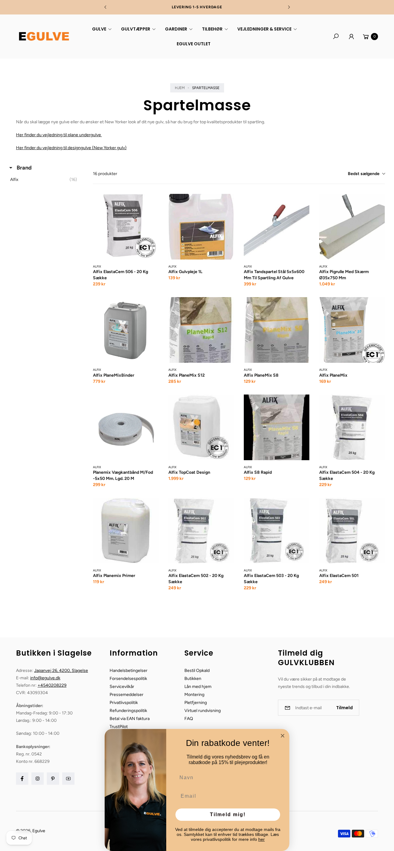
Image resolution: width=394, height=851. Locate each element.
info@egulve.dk (45, 678)
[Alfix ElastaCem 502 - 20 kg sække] (201, 530)
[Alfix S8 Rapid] (276, 427)
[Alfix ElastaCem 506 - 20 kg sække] (126, 227)
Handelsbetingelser (128, 670)
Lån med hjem (197, 686)
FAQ (188, 718)
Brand (23, 167)
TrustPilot (119, 726)
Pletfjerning (195, 702)
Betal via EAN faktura (130, 718)
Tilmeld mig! (228, 814)
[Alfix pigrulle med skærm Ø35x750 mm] (352, 227)
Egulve (38, 830)
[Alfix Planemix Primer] (126, 530)
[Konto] (351, 36)
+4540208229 (52, 685)
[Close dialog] (282, 735)
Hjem (180, 88)
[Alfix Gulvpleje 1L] (201, 227)
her (261, 839)
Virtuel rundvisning (202, 710)
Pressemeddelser (126, 694)
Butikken (192, 678)
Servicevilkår (122, 686)
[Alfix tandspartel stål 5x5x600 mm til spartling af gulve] (276, 227)
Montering (194, 694)
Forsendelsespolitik (128, 678)
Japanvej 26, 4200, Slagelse (61, 670)
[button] (100, 29)
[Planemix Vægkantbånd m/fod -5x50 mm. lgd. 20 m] (126, 427)
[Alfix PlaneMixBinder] (126, 330)
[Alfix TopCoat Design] (201, 427)
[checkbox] (45, 180)
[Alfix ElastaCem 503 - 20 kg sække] (276, 530)
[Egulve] (43, 36)
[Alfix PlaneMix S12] (201, 330)
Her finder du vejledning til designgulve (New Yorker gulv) (71, 147)
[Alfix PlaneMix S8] (276, 330)
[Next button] (288, 7)
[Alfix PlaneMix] (352, 330)
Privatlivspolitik (124, 702)
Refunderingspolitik (128, 710)
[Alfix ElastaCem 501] (352, 530)
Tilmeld (344, 708)
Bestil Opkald (197, 670)
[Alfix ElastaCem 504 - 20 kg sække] (352, 427)
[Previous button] (105, 7)
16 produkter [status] (105, 173)
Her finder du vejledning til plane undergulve (59, 134)
